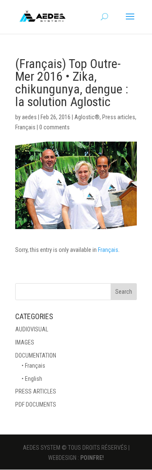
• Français (33, 365)
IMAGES (24, 342)
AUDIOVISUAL (31, 329)
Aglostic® (87, 117)
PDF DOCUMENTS (35, 404)
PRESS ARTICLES (35, 391)
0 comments (54, 127)
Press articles (118, 117)
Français (25, 127)
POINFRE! (92, 457)
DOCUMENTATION (35, 355)
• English (32, 378)
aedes (29, 117)
